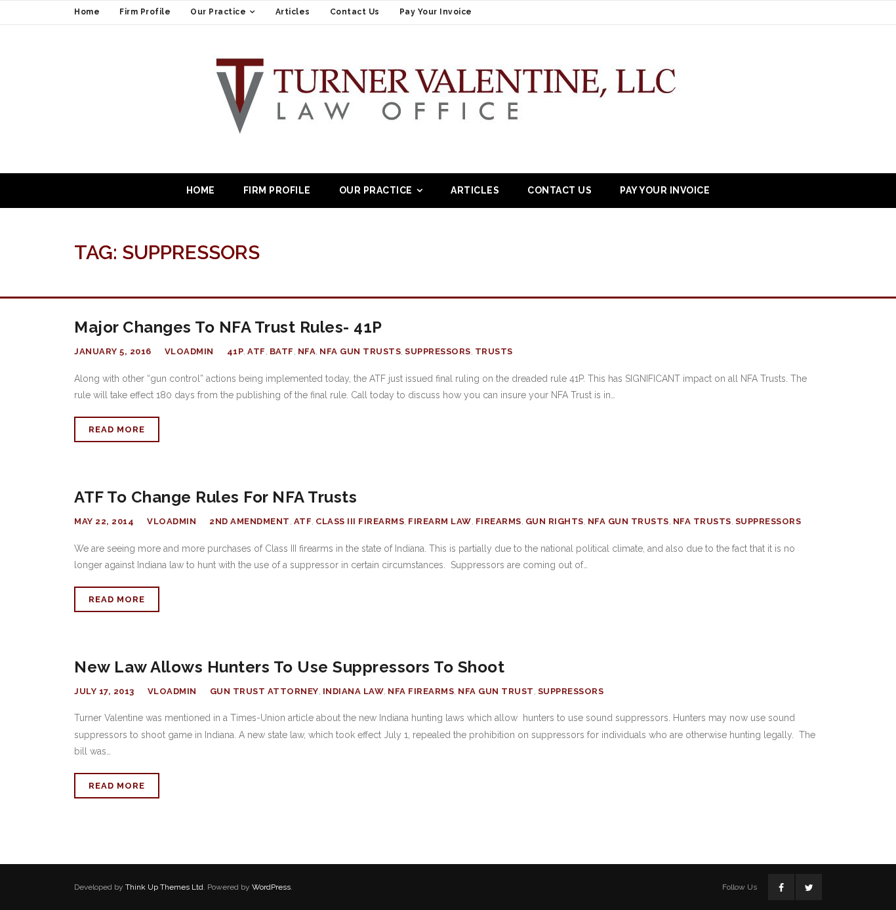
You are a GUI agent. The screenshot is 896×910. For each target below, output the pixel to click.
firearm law (440, 521)
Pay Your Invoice (435, 11)
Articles (292, 11)
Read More (117, 429)
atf (256, 351)
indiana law (353, 691)
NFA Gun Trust (496, 691)
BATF (282, 351)
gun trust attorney (264, 691)
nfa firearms (421, 691)
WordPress (271, 887)
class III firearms (360, 521)
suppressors (438, 351)
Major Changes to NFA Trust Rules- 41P (228, 327)
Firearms (498, 521)
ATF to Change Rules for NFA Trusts (215, 497)
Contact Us (355, 11)
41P (235, 351)
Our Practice (218, 11)
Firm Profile (145, 11)
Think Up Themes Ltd (164, 887)
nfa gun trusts (360, 351)
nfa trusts (702, 521)
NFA (307, 351)
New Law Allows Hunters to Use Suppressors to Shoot (289, 666)
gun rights (554, 521)
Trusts (494, 351)
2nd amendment (249, 521)
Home (87, 11)
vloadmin (189, 351)
